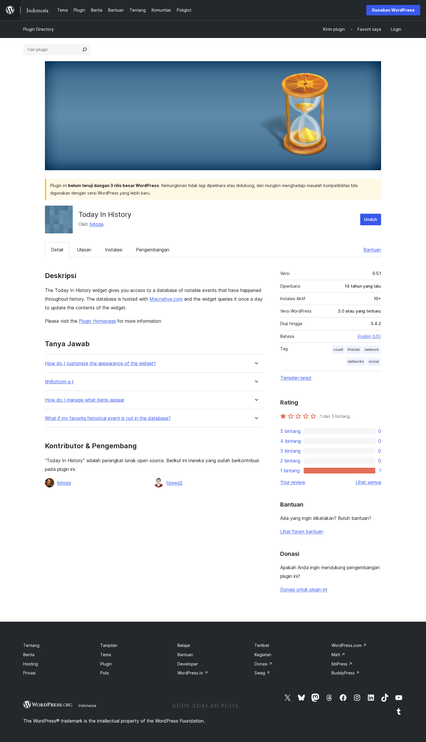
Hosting (30, 663)
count (338, 349)
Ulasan (84, 250)
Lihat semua (368, 482)
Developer (187, 663)
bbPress (342, 663)
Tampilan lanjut (296, 378)
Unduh (370, 219)
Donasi (263, 663)
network (372, 349)
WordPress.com (349, 645)
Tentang (31, 645)
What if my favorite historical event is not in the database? (108, 418)
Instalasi (113, 250)
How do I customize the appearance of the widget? (100, 363)
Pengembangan (152, 250)
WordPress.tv (192, 672)
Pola (104, 672)
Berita (28, 654)
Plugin (106, 663)
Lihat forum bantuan (301, 531)
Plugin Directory (38, 29)
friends (354, 349)
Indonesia (87, 705)
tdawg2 (174, 483)
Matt (338, 654)
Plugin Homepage (97, 321)
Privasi (29, 672)
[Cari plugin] (84, 49)
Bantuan (372, 250)
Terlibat (261, 645)
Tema (105, 654)
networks (356, 361)
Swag (262, 672)
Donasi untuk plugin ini (303, 589)
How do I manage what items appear (84, 400)
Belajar (183, 645)
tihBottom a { (59, 381)
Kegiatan (262, 654)
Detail (57, 250)
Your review (292, 482)
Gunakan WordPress (393, 10)
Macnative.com (166, 299)
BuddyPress (346, 672)
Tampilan (108, 645)
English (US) (369, 336)
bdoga (96, 224)
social (374, 361)
